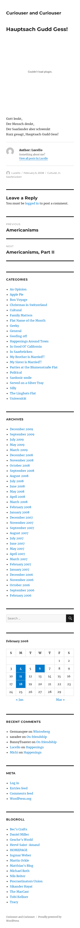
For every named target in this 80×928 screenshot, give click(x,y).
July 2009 (17, 439)
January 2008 (19, 512)
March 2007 (18, 559)
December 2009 (21, 429)
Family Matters (21, 315)
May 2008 (17, 491)
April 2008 (17, 497)
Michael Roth (20, 871)
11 (20, 676)
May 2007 (17, 549)
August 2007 (19, 533)
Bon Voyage (18, 300)
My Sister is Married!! (26, 362)
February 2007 (20, 564)
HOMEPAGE (18, 850)
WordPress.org (20, 798)
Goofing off (18, 336)
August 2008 (19, 476)
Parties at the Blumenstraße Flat (34, 367)
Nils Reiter (17, 876)
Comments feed (21, 793)
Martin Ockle (19, 860)
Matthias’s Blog (21, 865)
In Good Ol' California (26, 346)
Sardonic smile (21, 378)
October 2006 (20, 585)
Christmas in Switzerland (28, 305)
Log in (14, 783)
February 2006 (20, 595)
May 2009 (17, 445)
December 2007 (21, 517)
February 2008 (20, 507)
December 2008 (21, 455)
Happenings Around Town (29, 341)
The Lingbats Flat (23, 393)
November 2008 (21, 460)
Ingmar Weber (20, 855)
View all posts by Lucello (33, 158)
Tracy (14, 902)
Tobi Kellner (19, 897)
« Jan (19, 699)
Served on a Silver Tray (27, 383)
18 (20, 684)
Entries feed (19, 788)
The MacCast (19, 891)
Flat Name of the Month (28, 320)
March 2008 (19, 502)
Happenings (35, 747)
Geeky (14, 326)
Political (16, 372)
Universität (18, 398)
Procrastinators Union (26, 881)
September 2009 (22, 434)
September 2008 (22, 471)
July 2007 (16, 538)
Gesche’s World (21, 839)
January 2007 (19, 569)
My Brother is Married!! (27, 357)
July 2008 (17, 481)
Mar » (60, 699)
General (15, 331)
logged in (32, 203)
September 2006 (22, 590)
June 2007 (17, 543)
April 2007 (17, 554)
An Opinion (18, 289)
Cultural (52, 172)
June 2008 (17, 486)
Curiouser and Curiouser (33, 13)
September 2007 (22, 528)
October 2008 (20, 465)
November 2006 (22, 580)
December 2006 (21, 575)
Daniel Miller (19, 834)
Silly (13, 388)
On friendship (37, 737)
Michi (14, 752)
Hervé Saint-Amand (25, 845)
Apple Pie (16, 294)
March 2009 (19, 450)
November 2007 (21, 523)
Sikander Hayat (21, 886)
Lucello (15, 172)
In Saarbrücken (21, 352)
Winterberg (41, 731)
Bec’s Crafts (18, 829)
